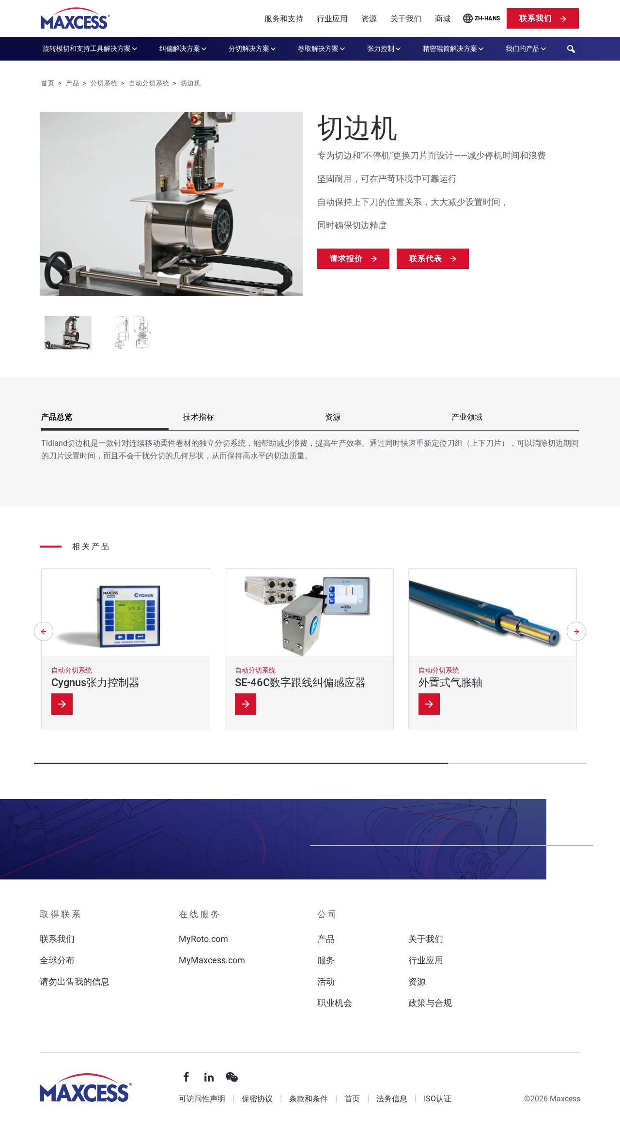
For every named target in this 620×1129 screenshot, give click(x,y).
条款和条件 (308, 1098)
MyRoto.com (203, 939)
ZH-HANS (487, 18)
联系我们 (535, 18)
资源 (369, 18)
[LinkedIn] (209, 1077)
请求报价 (346, 258)
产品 (326, 939)
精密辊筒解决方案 (450, 48)
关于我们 (405, 18)
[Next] (576, 631)
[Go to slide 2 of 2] (133, 333)
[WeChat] (232, 1077)
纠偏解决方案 (179, 48)
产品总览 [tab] (56, 417)
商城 (442, 18)
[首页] (75, 18)
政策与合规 (430, 1003)
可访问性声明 (202, 1098)
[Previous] (43, 631)
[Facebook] (186, 1077)
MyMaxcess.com (212, 960)
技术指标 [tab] (198, 417)
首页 (352, 1098)
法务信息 (391, 1098)
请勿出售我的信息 (74, 981)
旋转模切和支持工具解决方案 (87, 48)
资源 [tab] (333, 417)
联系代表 (425, 258)
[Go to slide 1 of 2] (68, 333)
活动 (326, 981)
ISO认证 (437, 1098)
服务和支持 (283, 18)
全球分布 (57, 960)
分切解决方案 (249, 48)
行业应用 (332, 18)
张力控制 (380, 48)
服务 (326, 960)
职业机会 (334, 1003)
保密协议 (257, 1098)
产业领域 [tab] (466, 417)
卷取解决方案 (318, 48)
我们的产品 (523, 48)
